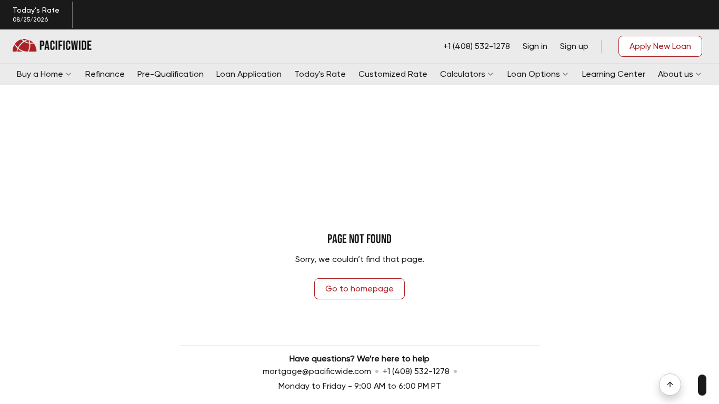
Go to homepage (359, 289)
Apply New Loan (660, 46)
